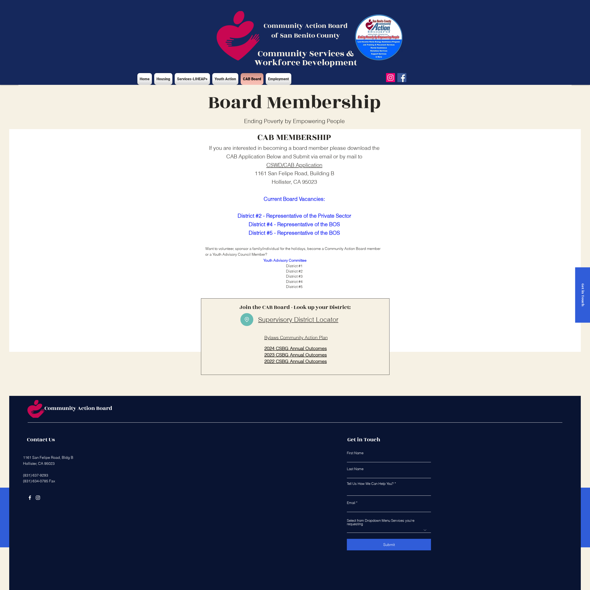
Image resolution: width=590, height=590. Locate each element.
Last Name (355, 469)
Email (351, 502)
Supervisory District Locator (298, 319)
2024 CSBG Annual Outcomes (295, 348)
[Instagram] (390, 77)
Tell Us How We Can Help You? (370, 483)
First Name (355, 453)
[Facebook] (401, 77)
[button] (192, 79)
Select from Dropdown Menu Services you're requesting (380, 522)
